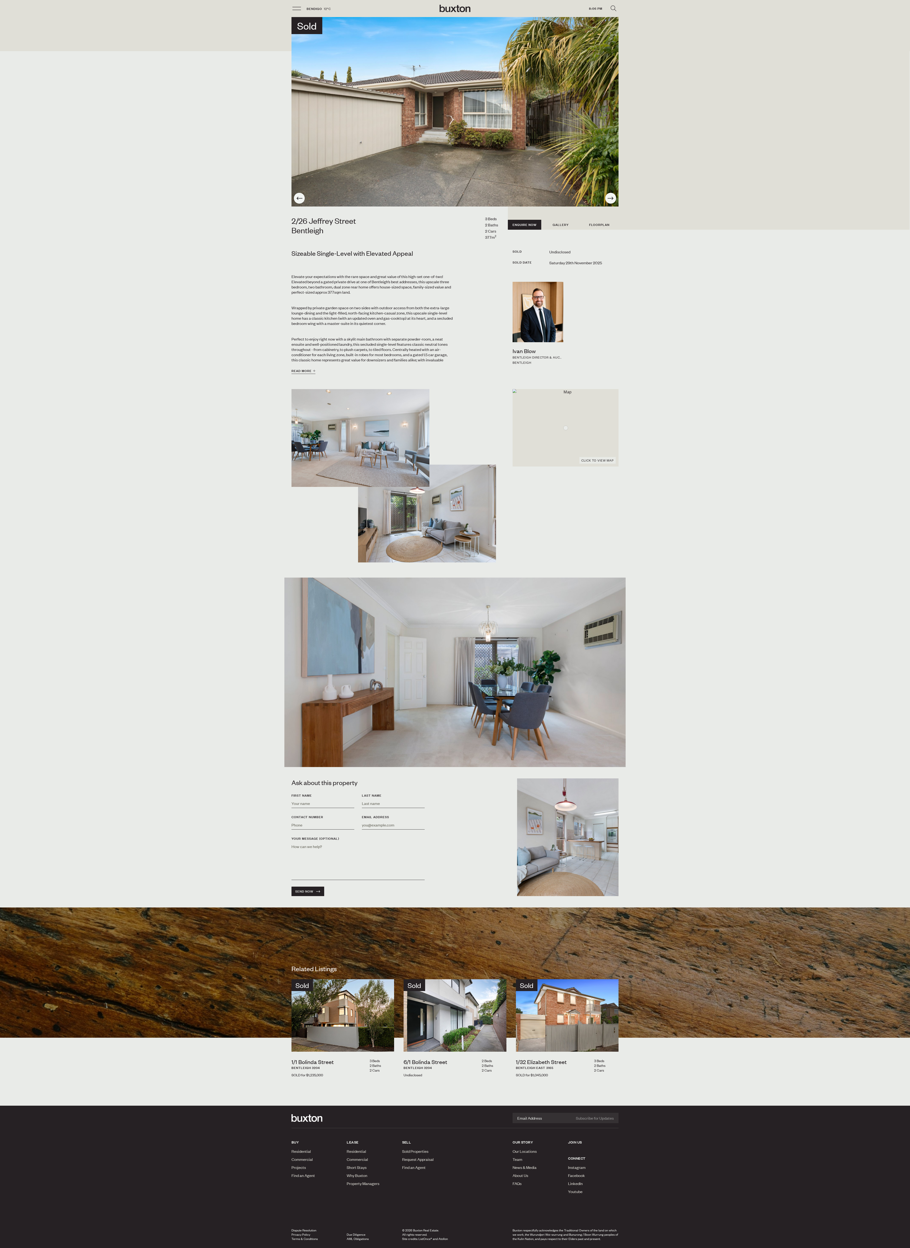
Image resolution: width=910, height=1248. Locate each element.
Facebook (576, 1175)
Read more (301, 371)
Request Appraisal (418, 1159)
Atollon (443, 1239)
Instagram (577, 1167)
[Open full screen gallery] (455, 112)
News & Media (525, 1167)
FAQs (517, 1183)
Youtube (575, 1191)
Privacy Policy (300, 1234)
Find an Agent (303, 1175)
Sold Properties (415, 1151)
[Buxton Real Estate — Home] (455, 8)
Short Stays (357, 1167)
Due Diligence (356, 1234)
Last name (372, 795)
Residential (301, 1151)
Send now (304, 891)
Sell (406, 1142)
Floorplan (599, 225)
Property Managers (363, 1183)
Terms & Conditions (304, 1239)
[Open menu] (296, 8)
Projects (298, 1167)
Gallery (561, 225)
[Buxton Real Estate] (316, 1118)
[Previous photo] (299, 198)
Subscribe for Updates (595, 1118)
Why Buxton (357, 1175)
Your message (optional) (315, 838)
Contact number (307, 817)
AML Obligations (358, 1239)
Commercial (302, 1159)
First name (301, 795)
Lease (352, 1142)
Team (517, 1159)
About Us (520, 1175)
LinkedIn (575, 1183)
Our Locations (525, 1151)
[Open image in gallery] (427, 513)
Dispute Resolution (303, 1230)
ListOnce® (425, 1239)
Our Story (523, 1142)
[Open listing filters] (613, 8)
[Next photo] (610, 198)
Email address (375, 817)
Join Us (575, 1142)
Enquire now (525, 225)
